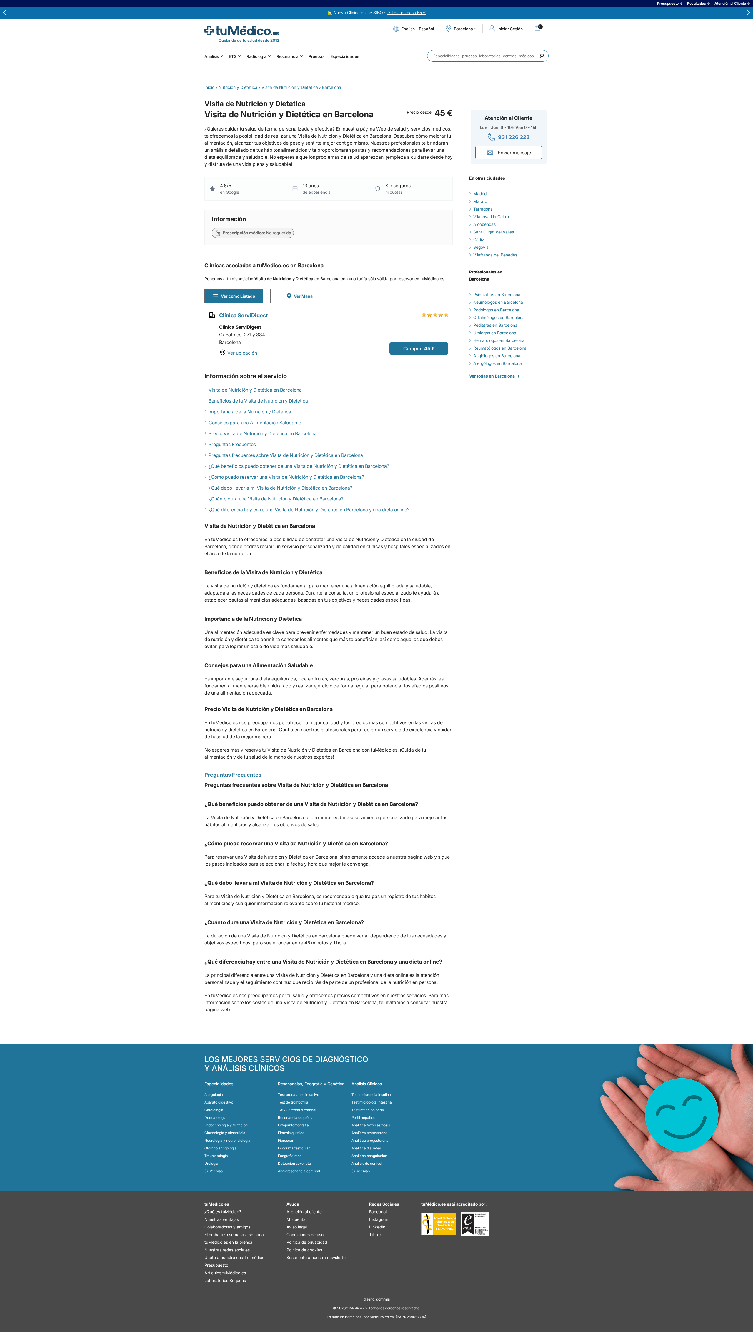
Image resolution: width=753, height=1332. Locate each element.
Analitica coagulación (369, 1156)
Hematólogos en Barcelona (498, 340)
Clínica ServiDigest (243, 315)
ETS (232, 56)
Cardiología (213, 1110)
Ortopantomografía (293, 1125)
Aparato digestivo (218, 1102)
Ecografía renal (290, 1156)
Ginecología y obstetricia (224, 1133)
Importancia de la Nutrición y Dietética (250, 412)
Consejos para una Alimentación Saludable (255, 422)
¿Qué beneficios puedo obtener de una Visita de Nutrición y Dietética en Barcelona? (299, 466)
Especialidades (344, 56)
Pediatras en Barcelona (495, 325)
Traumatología (216, 1156)
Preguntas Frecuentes (232, 444)
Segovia (481, 247)
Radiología (256, 56)
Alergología (213, 1094)
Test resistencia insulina (371, 1094)
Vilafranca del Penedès (495, 254)
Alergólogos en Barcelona (497, 363)
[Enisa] (475, 1224)
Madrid (480, 193)
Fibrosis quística (291, 1133)
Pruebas (316, 56)
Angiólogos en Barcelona (496, 355)
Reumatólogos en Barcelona (500, 347)
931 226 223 (514, 137)
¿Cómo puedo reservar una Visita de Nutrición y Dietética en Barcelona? (286, 477)
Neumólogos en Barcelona (498, 302)
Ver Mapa (303, 295)
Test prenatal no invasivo (298, 1094)
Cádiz (478, 239)
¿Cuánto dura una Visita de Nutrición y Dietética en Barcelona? (276, 499)
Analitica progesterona (370, 1140)
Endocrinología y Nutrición (226, 1125)
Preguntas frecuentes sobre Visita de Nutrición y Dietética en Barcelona (286, 455)
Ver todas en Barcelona (492, 375)
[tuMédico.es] (241, 31)
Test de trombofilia (293, 1102)
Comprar (413, 348)
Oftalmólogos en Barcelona (499, 317)
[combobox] (488, 56)
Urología (211, 1163)
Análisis (211, 56)
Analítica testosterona (369, 1133)
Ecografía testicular (294, 1148)
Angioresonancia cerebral (299, 1171)
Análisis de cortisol (366, 1163)
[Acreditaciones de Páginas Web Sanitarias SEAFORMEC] (438, 1224)
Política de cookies (304, 1249)
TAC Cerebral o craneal (297, 1110)
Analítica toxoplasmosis (370, 1125)
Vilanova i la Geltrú (491, 216)
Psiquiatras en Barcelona (496, 294)
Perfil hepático (363, 1117)
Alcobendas (484, 224)
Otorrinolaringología (220, 1148)
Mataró (480, 201)
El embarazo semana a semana (234, 1234)
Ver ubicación (242, 353)
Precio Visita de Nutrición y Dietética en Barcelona (263, 433)
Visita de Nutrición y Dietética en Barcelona (255, 390)
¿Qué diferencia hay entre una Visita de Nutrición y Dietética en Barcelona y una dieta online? (309, 510)
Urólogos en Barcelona (494, 332)
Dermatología (215, 1117)
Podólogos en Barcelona (496, 309)
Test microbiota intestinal (372, 1102)
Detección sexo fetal (295, 1163)
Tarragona (483, 208)
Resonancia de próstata (297, 1117)
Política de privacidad (306, 1242)
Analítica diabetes (366, 1148)
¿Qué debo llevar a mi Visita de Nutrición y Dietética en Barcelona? (280, 488)
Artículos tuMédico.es (225, 1272)
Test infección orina (367, 1110)
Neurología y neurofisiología (227, 1140)
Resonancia (287, 56)
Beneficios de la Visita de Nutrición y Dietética (258, 401)
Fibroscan (286, 1140)
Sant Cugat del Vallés (493, 231)
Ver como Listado (238, 295)
